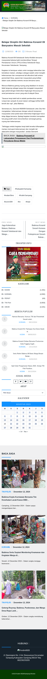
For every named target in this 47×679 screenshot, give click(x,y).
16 (23, 420)
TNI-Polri (8, 303)
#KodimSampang (25, 195)
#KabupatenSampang (23, 189)
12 (42, 416)
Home (6, 18)
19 (42, 420)
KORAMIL (14, 18)
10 (30, 416)
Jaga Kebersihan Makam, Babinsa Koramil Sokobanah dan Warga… (11, 228)
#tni (19, 202)
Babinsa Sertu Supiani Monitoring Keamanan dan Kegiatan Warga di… (23, 553)
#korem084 (8, 202)
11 (36, 416)
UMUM (7, 307)
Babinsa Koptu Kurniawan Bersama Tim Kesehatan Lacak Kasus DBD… (19, 498)
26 (42, 424)
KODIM (7, 290)
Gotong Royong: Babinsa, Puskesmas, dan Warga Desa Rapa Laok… (23, 609)
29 (17, 428)
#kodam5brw (9, 195)
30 (23, 428)
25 (36, 424)
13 (5, 420)
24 (30, 424)
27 (5, 428)
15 (17, 420)
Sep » (26, 431)
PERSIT (7, 298)
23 (23, 424)
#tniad (28, 202)
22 (17, 424)
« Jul (20, 431)
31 (30, 428)
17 (30, 420)
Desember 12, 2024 (22, 492)
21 (11, 424)
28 (11, 428)
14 (11, 420)
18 (36, 420)
